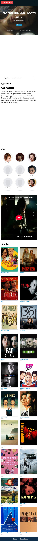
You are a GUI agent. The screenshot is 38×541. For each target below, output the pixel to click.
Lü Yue (31, 175)
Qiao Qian (19, 187)
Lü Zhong (32, 187)
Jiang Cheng (7, 187)
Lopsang (19, 162)
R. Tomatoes (10, 87)
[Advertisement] (19, 54)
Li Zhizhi (7, 175)
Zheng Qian (7, 162)
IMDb (3, 87)
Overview (6, 83)
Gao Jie (19, 175)
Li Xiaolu (31, 162)
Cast (3, 149)
